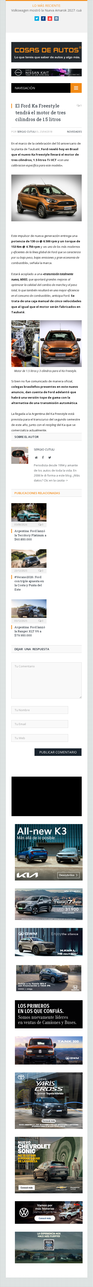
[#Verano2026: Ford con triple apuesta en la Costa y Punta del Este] (28, 560)
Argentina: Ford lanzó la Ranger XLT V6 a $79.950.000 (29, 631)
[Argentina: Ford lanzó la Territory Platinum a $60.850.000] (28, 514)
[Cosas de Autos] (47, 51)
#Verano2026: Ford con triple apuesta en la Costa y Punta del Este (29, 583)
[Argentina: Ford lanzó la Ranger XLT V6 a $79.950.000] (28, 610)
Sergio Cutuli (26, 131)
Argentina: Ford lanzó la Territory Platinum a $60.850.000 (30, 535)
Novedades (74, 131)
